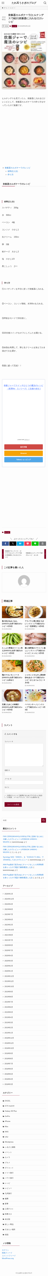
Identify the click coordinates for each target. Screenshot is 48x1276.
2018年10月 (9, 1048)
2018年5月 (9, 1074)
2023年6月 (9, 919)
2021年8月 (9, 935)
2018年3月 (9, 1084)
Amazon (23, 453)
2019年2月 (9, 1028)
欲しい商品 (9, 1224)
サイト (7, 787)
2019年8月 (9, 997)
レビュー (8, 1188)
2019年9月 (9, 992)
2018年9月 (9, 1053)
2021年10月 (9, 930)
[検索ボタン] (45, 3)
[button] (5, 543)
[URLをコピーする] (42, 543)
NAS (6, 1132)
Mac (6, 1126)
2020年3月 (9, 961)
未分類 (7, 1219)
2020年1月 (9, 971)
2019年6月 (9, 1007)
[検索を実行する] (43, 820)
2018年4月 (9, 1079)
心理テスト (9, 1209)
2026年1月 (9, 894)
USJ (6, 1137)
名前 (7, 770)
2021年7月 (9, 940)
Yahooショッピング (23, 459)
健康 (6, 1199)
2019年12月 (9, 976)
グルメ (7, 1163)
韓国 (6, 1235)
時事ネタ (8, 1214)
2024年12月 (9, 899)
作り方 (11, 175)
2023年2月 (9, 925)
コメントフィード (9, 1256)
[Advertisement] (24, 135)
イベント (8, 1152)
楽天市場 (23, 447)
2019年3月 (9, 1022)
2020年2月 (9, 966)
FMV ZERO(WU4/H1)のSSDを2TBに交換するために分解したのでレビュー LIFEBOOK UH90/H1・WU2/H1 (23, 839)
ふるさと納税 (10, 1147)
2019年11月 (9, 981)
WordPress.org (8, 1258)
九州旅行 (8, 1193)
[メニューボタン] (3, 3)
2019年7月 (9, 1002)
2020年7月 (9, 950)
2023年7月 (9, 914)
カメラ (7, 1157)
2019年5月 (9, 1012)
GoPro (7, 1116)
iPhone (7, 1121)
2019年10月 (9, 986)
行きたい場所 (10, 1229)
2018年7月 (9, 1064)
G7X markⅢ (10, 1106)
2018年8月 (9, 1059)
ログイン (5, 1250)
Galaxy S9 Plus (11, 1111)
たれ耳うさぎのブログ (24, 3)
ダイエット (9, 1168)
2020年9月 (9, 945)
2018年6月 (9, 1069)
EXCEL (7, 1101)
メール (8, 779)
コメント (9, 741)
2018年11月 (9, 1043)
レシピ (14, 26)
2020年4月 (9, 956)
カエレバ (26, 439)
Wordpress (9, 1142)
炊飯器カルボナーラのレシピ (17, 168)
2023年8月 (9, 909)
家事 (6, 1204)
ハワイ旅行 (9, 1178)
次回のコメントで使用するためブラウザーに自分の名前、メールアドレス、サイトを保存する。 (24, 796)
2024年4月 (9, 904)
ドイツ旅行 (9, 1173)
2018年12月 (9, 1038)
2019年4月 (9, 1017)
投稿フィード (7, 1253)
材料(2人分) (13, 171)
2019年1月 (9, 1033)
